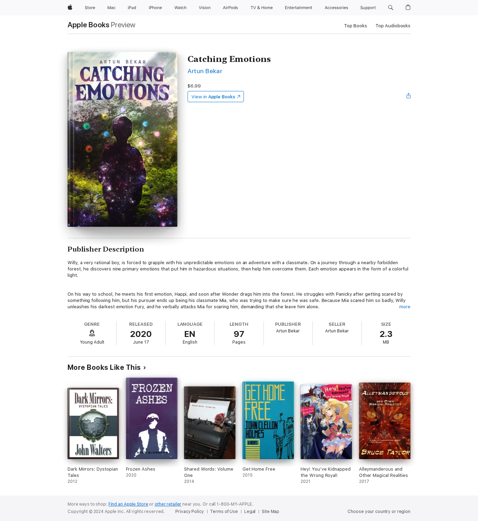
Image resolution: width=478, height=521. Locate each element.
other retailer (168, 504)
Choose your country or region (378, 511)
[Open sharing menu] (408, 96)
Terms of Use (224, 511)
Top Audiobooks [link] (392, 25)
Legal (249, 511)
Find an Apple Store (128, 504)
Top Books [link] (355, 25)
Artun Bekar (205, 71)
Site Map (270, 511)
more (404, 306)
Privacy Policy (189, 511)
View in (213, 96)
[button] (390, 7)
